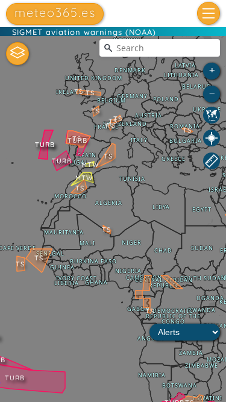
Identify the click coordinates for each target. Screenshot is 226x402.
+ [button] (212, 69)
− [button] (212, 92)
